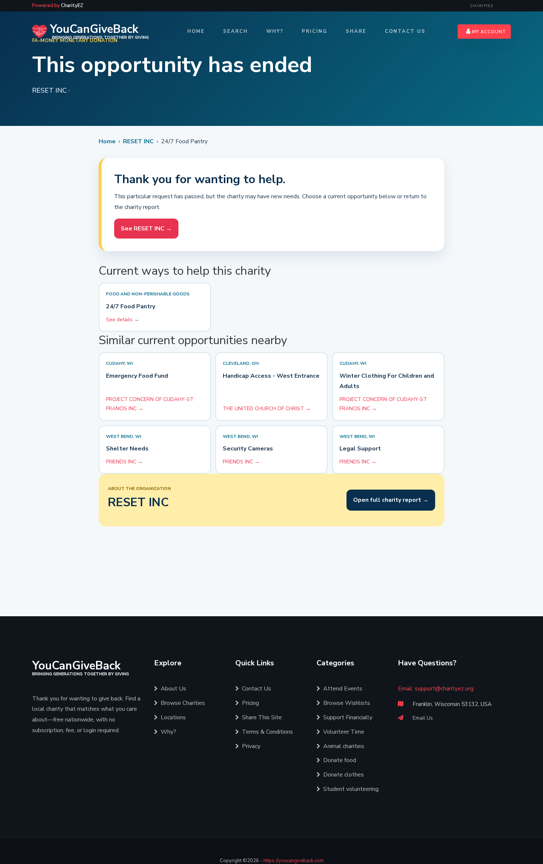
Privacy (251, 746)
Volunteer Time (343, 732)
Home (196, 31)
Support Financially (347, 717)
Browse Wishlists (346, 703)
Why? (274, 31)
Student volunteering (351, 789)
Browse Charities (183, 703)
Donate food (339, 760)
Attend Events (342, 689)
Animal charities (343, 746)
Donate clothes (343, 775)
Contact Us (405, 31)
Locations (173, 717)
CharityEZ (482, 5)
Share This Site (262, 717)
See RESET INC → (146, 228)
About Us (173, 689)
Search (235, 31)
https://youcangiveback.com (293, 860)
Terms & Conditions (267, 732)
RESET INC (138, 141)
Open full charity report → (390, 500)
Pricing (314, 31)
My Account (488, 32)
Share (356, 31)
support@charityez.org (444, 689)
